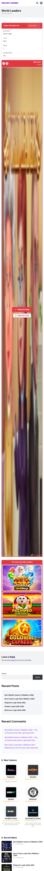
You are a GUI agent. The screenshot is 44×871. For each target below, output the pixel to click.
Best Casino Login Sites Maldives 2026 (19, 699)
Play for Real (23, 309)
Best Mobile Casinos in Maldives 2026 (19, 695)
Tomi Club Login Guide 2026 (24, 733)
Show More (33, 25)
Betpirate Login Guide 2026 (15, 703)
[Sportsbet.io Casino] (33, 816)
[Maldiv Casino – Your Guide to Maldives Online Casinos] (10, 3)
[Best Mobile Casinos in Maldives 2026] (7, 850)
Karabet (33, 777)
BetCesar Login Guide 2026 (15, 710)
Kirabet (11, 799)
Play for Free (23, 316)
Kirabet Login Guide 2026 (14, 706)
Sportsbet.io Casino (33, 818)
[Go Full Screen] (7, 63)
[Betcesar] (33, 797)
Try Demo (22, 578)
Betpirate (11, 777)
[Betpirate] (11, 774)
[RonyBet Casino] (11, 816)
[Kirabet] (11, 797)
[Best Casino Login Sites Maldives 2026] (7, 862)
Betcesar (33, 799)
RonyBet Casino (11, 818)
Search (4, 674)
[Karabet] (33, 774)
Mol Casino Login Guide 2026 (24, 740)
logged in (14, 660)
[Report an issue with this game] (3, 63)
